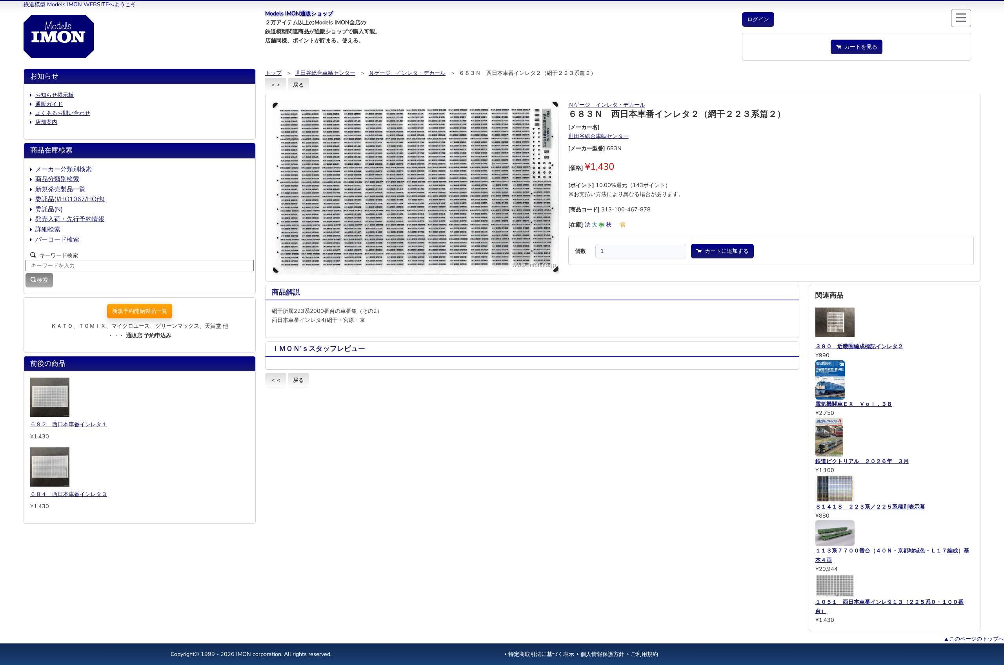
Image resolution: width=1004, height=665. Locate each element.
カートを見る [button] (859, 47)
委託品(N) (49, 209)
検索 (42, 280)
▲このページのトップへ (974, 639)
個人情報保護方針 (602, 654)
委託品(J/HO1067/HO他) (70, 199)
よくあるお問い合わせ (62, 113)
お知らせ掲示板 (54, 95)
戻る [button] (298, 85)
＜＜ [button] (275, 85)
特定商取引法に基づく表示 (541, 654)
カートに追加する (725, 251)
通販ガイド (49, 104)
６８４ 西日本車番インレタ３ (68, 494)
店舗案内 (46, 122)
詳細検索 (47, 229)
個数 (580, 251)
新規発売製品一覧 (60, 189)
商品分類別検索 (57, 179)
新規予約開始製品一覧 (139, 311)
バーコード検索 (57, 239)
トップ (273, 73)
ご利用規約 (644, 654)
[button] (758, 19)
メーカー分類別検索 (63, 169)
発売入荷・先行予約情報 (69, 219)
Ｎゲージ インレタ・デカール (407, 73)
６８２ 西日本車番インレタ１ (68, 424)
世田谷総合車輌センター (325, 73)
